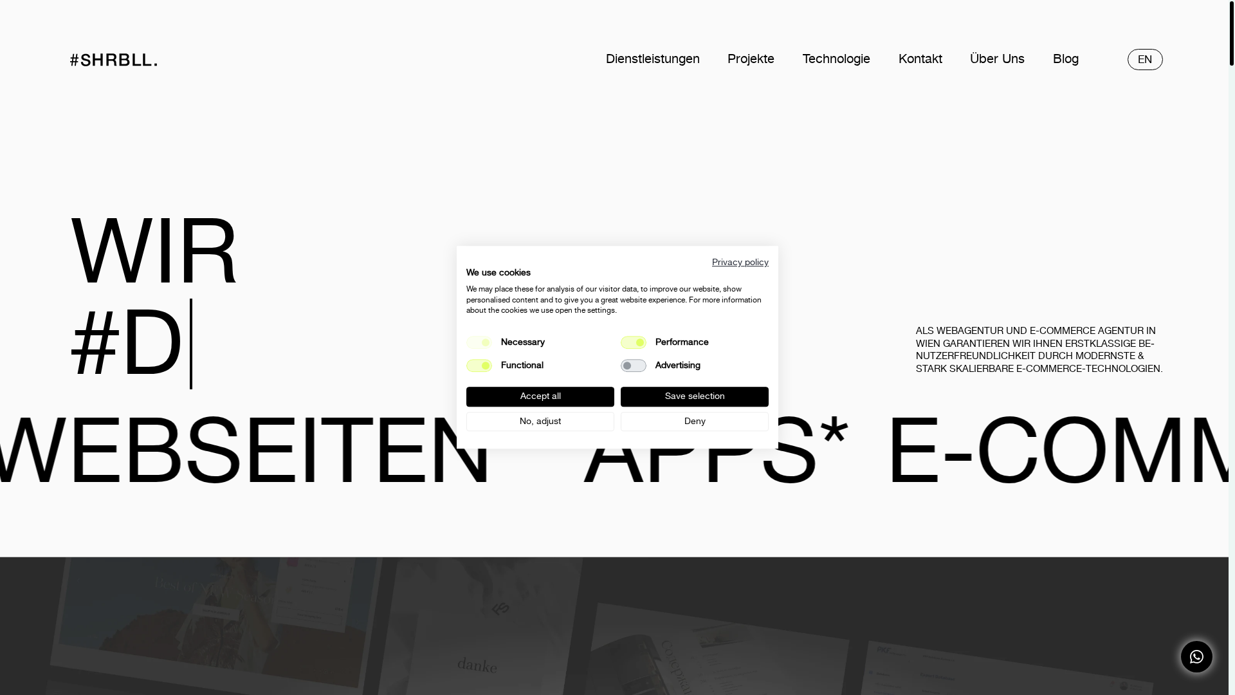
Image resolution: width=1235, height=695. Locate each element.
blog (1066, 58)
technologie (836, 58)
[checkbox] (633, 342)
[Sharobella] (137, 59)
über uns (997, 58)
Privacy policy (740, 262)
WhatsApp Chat (1196, 656)
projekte (750, 58)
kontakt (920, 58)
